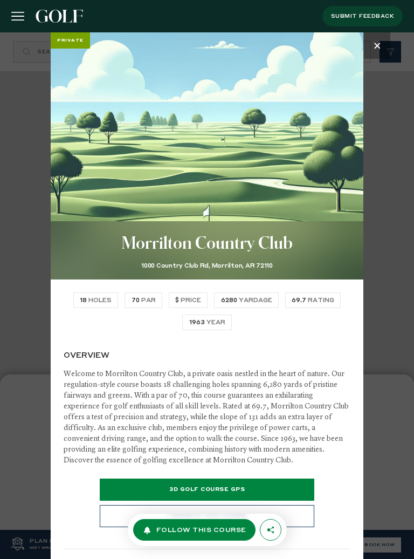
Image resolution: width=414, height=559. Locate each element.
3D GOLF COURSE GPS (207, 489)
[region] (207, 295)
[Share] (270, 530)
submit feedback (363, 16)
